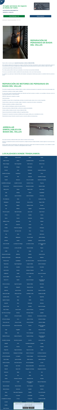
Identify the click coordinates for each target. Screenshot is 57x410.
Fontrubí (6, 170)
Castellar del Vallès (41, 293)
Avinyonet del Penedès (6, 254)
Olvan (30, 375)
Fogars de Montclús (18, 349)
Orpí (42, 372)
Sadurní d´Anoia (30, 319)
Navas (6, 392)
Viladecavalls (18, 257)
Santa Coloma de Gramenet (42, 336)
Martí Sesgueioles (18, 163)
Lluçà (42, 251)
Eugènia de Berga (30, 336)
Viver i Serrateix (30, 385)
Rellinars (18, 208)
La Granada (30, 395)
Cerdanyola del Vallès (18, 401)
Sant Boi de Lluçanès (18, 340)
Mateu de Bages (6, 163)
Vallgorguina (18, 237)
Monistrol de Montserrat (18, 186)
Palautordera (6, 263)
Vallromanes (42, 234)
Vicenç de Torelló (18, 322)
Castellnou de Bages (42, 176)
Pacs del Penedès (42, 392)
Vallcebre (42, 218)
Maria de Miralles (6, 385)
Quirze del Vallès (18, 359)
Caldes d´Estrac (6, 160)
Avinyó (42, 157)
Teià (6, 234)
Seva (30, 372)
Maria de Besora (6, 389)
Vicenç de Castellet (29, 179)
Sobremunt (6, 372)
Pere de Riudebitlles (30, 362)
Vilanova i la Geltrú (41, 290)
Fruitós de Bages (30, 356)
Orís (18, 375)
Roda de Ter (6, 279)
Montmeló (42, 401)
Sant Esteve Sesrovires (42, 260)
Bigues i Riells (41, 202)
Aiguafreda (42, 296)
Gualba (42, 343)
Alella (30, 296)
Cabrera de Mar (42, 254)
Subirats (41, 221)
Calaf (6, 192)
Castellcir (30, 389)
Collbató (6, 315)
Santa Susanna (6, 408)
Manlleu (6, 405)
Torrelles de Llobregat (18, 378)
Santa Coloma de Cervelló (30, 382)
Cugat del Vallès (30, 263)
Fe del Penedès (42, 332)
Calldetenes (6, 273)
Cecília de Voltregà (41, 319)
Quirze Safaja (6, 359)
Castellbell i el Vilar (29, 293)
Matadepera (6, 202)
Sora (18, 251)
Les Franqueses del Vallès (41, 244)
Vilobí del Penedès (18, 211)
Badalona (42, 257)
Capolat (18, 240)
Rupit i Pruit (18, 276)
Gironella (6, 176)
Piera (42, 224)
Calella (18, 273)
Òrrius (42, 173)
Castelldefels (41, 192)
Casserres (18, 224)
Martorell (6, 287)
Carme (30, 224)
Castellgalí (6, 365)
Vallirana (6, 237)
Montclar (18, 312)
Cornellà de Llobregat (6, 340)
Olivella (6, 378)
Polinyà (18, 189)
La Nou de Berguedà (6, 356)
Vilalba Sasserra (30, 359)
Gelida (6, 195)
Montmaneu (30, 170)
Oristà (6, 375)
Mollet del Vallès (42, 186)
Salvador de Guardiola (42, 179)
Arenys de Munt (18, 290)
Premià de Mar (6, 186)
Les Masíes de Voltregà (18, 243)
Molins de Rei (6, 189)
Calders (18, 160)
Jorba (18, 170)
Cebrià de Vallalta (42, 322)
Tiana (30, 230)
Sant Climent (41, 189)
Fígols (42, 349)
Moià (18, 332)
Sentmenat (18, 389)
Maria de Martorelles (30, 365)
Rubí (42, 276)
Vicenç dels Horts (6, 322)
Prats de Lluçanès (6, 211)
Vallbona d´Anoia (6, 221)
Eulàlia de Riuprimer (18, 336)
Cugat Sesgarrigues (18, 263)
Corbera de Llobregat (18, 227)
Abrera (6, 218)
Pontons (29, 325)
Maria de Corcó (42, 365)
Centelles (30, 306)
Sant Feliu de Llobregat (6, 312)
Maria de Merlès (18, 385)
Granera (18, 346)
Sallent (30, 157)
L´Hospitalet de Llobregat (6, 398)
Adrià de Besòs (18, 157)
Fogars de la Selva (29, 349)
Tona (18, 306)
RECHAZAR (25, 407)
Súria (30, 221)
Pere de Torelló (30, 237)
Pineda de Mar (6, 260)
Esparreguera (6, 230)
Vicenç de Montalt (30, 322)
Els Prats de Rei (18, 230)
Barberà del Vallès (41, 240)
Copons (29, 227)
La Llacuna (18, 395)
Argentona (6, 290)
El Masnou (30, 315)
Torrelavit (42, 378)
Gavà (18, 234)
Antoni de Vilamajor (30, 279)
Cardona (41, 389)
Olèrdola (18, 192)
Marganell (18, 287)
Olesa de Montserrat (6, 325)
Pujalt (6, 329)
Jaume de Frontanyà (42, 273)
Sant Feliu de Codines (30, 260)
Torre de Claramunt (6, 381)
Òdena (30, 192)
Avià (6, 208)
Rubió (30, 276)
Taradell (6, 179)
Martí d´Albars (6, 309)
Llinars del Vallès (6, 243)
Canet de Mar (6, 270)
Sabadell (6, 343)
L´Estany (18, 398)
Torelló (18, 381)
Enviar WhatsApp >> (13, 16)
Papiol (30, 329)
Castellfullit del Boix (29, 160)
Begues (41, 247)
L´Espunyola (30, 398)
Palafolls (29, 392)
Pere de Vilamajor (30, 332)
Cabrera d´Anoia (30, 205)
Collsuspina (42, 227)
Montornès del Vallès (30, 401)
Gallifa (6, 251)
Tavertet (17, 218)
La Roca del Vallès (18, 247)
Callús (42, 270)
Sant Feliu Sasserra (18, 362)
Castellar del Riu (6, 296)
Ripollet (18, 279)
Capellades (30, 240)
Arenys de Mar (30, 202)
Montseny (42, 303)
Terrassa (41, 230)
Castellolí (30, 173)
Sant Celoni (18, 365)
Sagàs (30, 251)
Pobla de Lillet (30, 189)
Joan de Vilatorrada (30, 273)
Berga (6, 205)
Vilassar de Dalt (30, 290)
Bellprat (18, 205)
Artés (18, 176)
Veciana (29, 234)
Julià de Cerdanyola (41, 263)
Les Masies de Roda (30, 243)
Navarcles (6, 303)
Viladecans (30, 257)
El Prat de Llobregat (6, 319)
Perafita (6, 227)
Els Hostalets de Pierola (41, 315)
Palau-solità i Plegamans (18, 392)
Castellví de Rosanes (42, 170)
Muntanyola (30, 303)
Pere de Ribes (41, 160)
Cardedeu (6, 240)
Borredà (41, 205)
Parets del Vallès (30, 247)
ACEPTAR (31, 407)
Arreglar (6, 157)
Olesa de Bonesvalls (18, 325)
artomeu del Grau (42, 340)
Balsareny (18, 254)
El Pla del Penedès (18, 315)
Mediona (41, 287)
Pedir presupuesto (40, 16)
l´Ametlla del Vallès (41, 398)
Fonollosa (42, 346)
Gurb (18, 343)
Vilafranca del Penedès (6, 257)
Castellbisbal (18, 260)
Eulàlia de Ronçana (6, 336)
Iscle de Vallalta (6, 276)
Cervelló (6, 401)
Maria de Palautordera (42, 381)
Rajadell (29, 208)
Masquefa (18, 202)
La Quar (41, 362)
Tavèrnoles (30, 218)
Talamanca (18, 179)
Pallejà (6, 332)
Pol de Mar (42, 195)
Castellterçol (18, 173)
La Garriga (42, 395)
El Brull (6, 395)
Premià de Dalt (42, 208)
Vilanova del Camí (18, 293)
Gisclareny (30, 346)
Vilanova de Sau (30, 287)
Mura (18, 303)
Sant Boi (29, 340)
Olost (42, 375)
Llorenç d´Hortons (30, 309)
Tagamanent (42, 385)
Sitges (18, 372)
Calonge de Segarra (30, 270)
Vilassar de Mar (6, 306)
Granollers (6, 346)
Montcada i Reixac (29, 312)
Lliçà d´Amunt (41, 211)
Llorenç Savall (18, 309)
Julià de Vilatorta (42, 237)
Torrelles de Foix (30, 378)
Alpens (18, 296)
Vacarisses (18, 221)
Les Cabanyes (6, 247)
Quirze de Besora (18, 195)
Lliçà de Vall (30, 211)
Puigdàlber (18, 329)
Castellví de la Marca (6, 173)
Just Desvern (41, 309)
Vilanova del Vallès (6, 293)
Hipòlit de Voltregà (41, 359)
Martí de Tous (41, 163)
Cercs (18, 319)
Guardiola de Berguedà (30, 343)
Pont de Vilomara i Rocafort (41, 326)
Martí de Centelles (41, 306)
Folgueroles (6, 349)
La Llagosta (18, 356)
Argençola (30, 176)
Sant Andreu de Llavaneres (42, 280)
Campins (18, 270)
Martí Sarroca (29, 163)
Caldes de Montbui (6, 362)
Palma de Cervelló (41, 329)
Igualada (41, 312)
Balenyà (29, 254)
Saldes (6, 224)
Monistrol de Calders (30, 186)
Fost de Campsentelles (42, 356)
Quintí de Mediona (29, 195)
